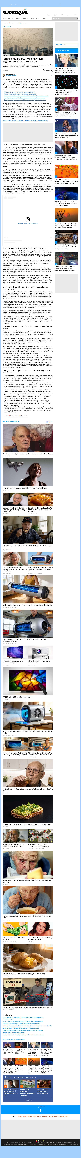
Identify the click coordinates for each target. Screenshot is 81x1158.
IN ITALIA (56, 1116)
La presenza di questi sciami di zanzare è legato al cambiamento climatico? (26, 96)
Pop (75, 15)
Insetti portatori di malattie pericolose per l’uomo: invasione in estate (23, 1035)
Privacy (15, 1144)
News (5, 19)
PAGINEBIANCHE (39, 1142)
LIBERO (7, 1142)
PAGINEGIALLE (18, 1142)
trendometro (64, 50)
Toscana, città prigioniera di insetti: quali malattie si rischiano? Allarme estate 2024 (27, 1026)
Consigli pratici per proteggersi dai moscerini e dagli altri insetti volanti (25, 100)
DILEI (51, 1142)
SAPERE (39, 1116)
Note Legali (10, 1144)
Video (17, 19)
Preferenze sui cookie (28, 1144)
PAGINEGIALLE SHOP (26, 1142)
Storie (10, 19)
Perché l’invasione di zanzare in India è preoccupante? (20, 94)
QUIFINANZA (60, 1142)
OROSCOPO (45, 1116)
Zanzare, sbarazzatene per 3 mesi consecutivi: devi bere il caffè (21, 1023)
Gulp (55, 15)
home (4, 26)
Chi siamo (6, 1144)
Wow (68, 15)
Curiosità (24, 19)
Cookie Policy (20, 1144)
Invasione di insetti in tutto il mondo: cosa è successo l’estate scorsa (24, 98)
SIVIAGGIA (55, 1142)
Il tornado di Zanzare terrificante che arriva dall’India (19, 92)
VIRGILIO (12, 1142)
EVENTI (66, 1116)
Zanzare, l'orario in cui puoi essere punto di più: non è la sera (21, 1028)
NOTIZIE (20, 1116)
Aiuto (35, 1144)
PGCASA (33, 1142)
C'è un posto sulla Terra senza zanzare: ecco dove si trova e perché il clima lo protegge (23, 1018)
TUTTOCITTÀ (46, 1142)
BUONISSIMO (67, 1142)
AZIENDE (62, 1116)
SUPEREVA (72, 1142)
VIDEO (34, 1116)
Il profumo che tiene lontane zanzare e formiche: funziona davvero (23, 1030)
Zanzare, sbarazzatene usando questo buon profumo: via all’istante (23, 1021)
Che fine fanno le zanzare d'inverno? (13, 1033)
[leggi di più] (51, 75)
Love (62, 15)
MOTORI (30, 1116)
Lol (49, 15)
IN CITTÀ (51, 1116)
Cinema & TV (34, 19)
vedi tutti (27, 1100)
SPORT (24, 1116)
